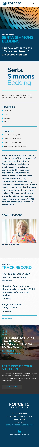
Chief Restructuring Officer (13, 135)
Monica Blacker (11, 245)
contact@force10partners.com (19, 425)
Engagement (9, 35)
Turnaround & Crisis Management (15, 146)
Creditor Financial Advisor (12, 142)
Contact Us (12, 387)
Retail (6, 114)
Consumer (7, 110)
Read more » (7, 280)
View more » (7, 318)
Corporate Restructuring (12, 138)
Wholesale (7, 122)
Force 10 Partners (12, 3)
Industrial (7, 118)
